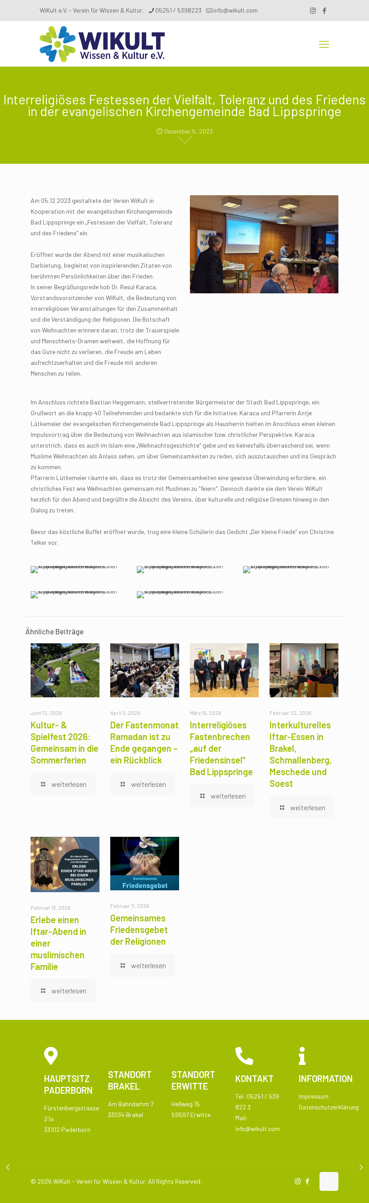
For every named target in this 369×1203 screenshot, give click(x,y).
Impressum (313, 1096)
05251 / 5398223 (178, 10)
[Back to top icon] (329, 1181)
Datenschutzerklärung (329, 1107)
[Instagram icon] (313, 10)
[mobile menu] (324, 43)
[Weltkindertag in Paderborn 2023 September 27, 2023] (8, 1167)
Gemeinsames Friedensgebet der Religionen (139, 929)
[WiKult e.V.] (102, 43)
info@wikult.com (235, 10)
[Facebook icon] (324, 10)
